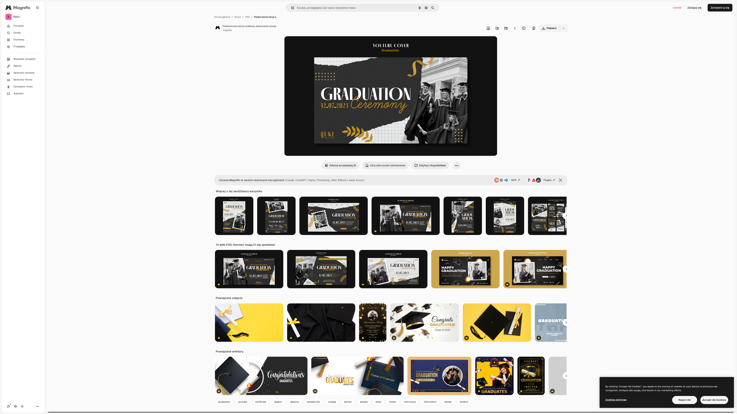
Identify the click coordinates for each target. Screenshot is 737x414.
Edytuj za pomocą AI (343, 165)
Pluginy (548, 180)
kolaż (378, 401)
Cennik (677, 7)
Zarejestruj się (720, 7)
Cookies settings (615, 399)
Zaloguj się (694, 7)
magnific (227, 30)
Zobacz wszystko (250, 191)
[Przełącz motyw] (22, 406)
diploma (294, 401)
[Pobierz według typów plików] (563, 28)
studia (392, 401)
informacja (410, 401)
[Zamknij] (560, 180)
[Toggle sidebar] (38, 8)
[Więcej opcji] (515, 28)
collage (332, 401)
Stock (237, 17)
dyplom (278, 401)
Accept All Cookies (714, 400)
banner (348, 401)
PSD (247, 17)
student (464, 401)
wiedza (364, 401)
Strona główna (222, 17)
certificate (260, 401)
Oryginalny (310, 43)
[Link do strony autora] (217, 28)
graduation (224, 401)
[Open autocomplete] (291, 7)
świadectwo (313, 401)
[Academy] (15, 406)
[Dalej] (566, 216)
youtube (242, 401)
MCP (513, 180)
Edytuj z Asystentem (432, 165)
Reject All (684, 400)
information (430, 401)
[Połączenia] (8, 406)
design (448, 401)
